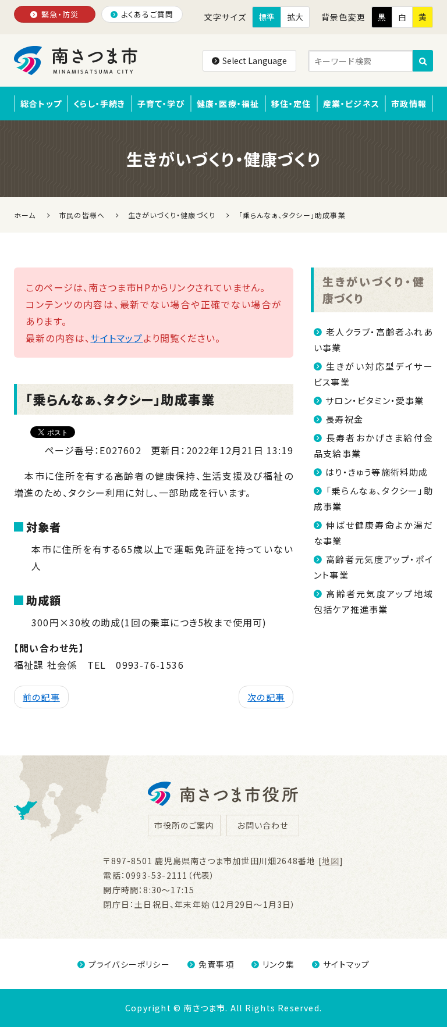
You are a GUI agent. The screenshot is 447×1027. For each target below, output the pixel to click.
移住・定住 (291, 103)
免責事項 (216, 964)
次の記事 (266, 697)
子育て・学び (161, 103)
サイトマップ (116, 338)
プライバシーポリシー (129, 964)
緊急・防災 (60, 14)
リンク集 (278, 964)
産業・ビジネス (351, 103)
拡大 (295, 17)
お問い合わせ (262, 825)
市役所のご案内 (184, 825)
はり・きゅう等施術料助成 (376, 472)
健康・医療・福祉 (228, 103)
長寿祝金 (344, 419)
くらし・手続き (99, 103)
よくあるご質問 (147, 14)
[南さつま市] (76, 60)
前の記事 (41, 697)
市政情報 (409, 103)
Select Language (254, 60)
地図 (330, 860)
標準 (266, 17)
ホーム (25, 215)
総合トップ (41, 103)
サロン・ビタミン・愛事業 (374, 400)
